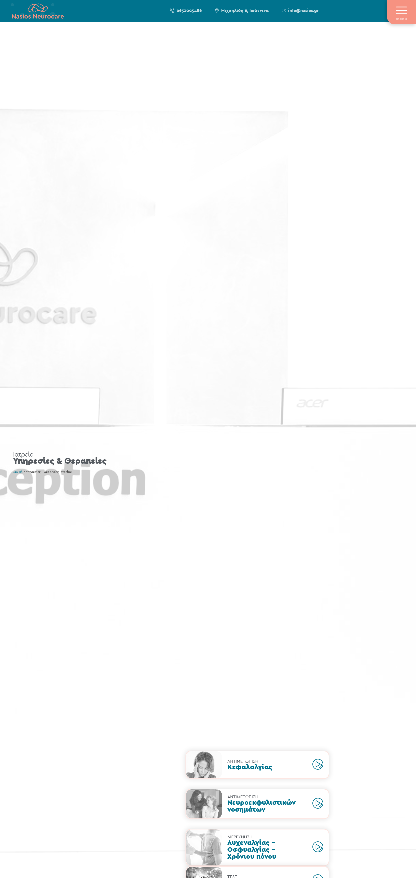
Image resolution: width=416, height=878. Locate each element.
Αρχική (18, 471)
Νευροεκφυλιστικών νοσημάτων (261, 806)
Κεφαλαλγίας (249, 767)
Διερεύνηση (239, 837)
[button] (186, 11)
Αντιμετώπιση (242, 761)
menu (401, 19)
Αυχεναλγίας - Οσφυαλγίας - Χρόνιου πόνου (251, 849)
